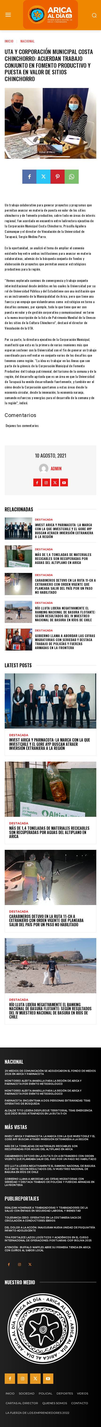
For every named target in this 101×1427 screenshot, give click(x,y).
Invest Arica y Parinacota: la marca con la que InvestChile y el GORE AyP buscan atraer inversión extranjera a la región (64, 530)
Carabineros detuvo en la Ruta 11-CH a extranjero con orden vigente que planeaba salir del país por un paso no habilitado (65, 586)
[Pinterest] (57, 177)
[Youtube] (64, 482)
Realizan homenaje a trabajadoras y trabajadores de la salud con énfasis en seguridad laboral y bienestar (46, 1209)
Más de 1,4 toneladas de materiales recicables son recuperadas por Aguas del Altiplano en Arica (63, 558)
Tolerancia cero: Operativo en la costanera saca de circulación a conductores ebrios (43, 1219)
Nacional (27, 40)
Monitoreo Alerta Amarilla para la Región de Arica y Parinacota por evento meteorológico (43, 1082)
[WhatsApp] (72, 177)
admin (56, 468)
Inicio (9, 40)
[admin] (45, 468)
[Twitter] (43, 177)
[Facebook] (29, 177)
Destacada (44, 519)
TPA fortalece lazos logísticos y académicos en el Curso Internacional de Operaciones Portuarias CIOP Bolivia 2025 (48, 1239)
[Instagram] (46, 482)
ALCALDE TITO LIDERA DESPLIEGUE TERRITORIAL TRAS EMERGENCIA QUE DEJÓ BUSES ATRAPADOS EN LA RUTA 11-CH (48, 1112)
